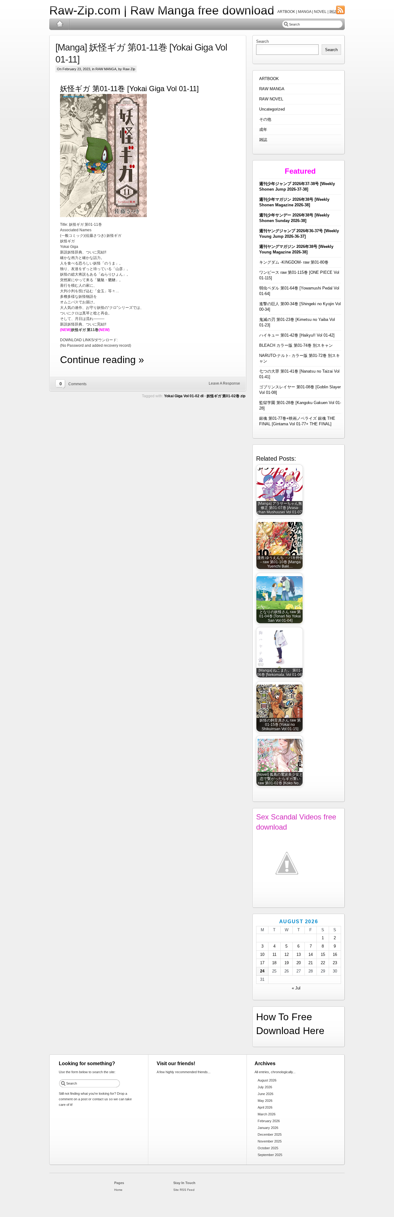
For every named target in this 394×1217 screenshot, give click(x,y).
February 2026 (269, 1121)
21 (310, 962)
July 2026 (265, 1087)
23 (335, 962)
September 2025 (270, 1155)
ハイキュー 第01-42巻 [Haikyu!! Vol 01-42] (297, 335)
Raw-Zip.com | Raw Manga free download (161, 10)
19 (286, 962)
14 (310, 954)
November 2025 (270, 1141)
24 (262, 971)
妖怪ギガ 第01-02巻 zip (226, 396)
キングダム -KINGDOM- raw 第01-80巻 (293, 262)
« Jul (296, 988)
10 (262, 954)
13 (298, 954)
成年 (263, 129)
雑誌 (263, 139)
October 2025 (268, 1148)
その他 (265, 119)
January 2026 (268, 1128)
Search (262, 41)
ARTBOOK (269, 78)
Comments (77, 384)
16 (335, 954)
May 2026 (265, 1100)
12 (286, 954)
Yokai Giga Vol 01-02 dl (183, 396)
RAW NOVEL (271, 99)
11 (274, 954)
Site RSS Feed (184, 1189)
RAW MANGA (105, 69)
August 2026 (267, 1080)
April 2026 (265, 1107)
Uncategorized (272, 109)
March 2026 (266, 1114)
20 (298, 962)
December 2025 (270, 1134)
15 (323, 954)
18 (274, 962)
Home (59, 24)
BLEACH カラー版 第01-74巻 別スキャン (296, 345)
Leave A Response (224, 383)
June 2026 (265, 1094)
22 (323, 962)
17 (262, 962)
